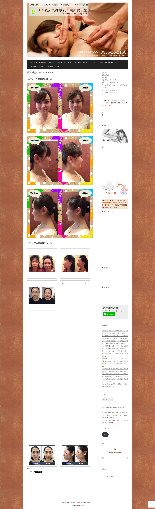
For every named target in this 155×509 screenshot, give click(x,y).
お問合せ (50, 66)
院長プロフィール (111, 62)
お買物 (57, 66)
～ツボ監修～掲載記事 (108, 92)
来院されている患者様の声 (110, 82)
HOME (30, 62)
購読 (105, 434)
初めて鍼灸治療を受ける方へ (44, 62)
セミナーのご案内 (97, 62)
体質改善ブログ (106, 77)
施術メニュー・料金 (64, 62)
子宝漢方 (86, 62)
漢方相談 (78, 62)
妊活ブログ (105, 75)
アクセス (42, 66)
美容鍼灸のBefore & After (109, 80)
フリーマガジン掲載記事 (109, 90)
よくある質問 (32, 66)
